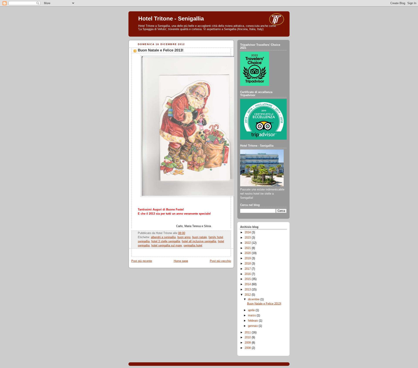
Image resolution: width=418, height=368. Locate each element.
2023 (248, 237)
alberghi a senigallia (163, 237)
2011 (248, 332)
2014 (248, 284)
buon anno (183, 237)
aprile (252, 310)
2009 (248, 342)
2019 (248, 258)
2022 (248, 242)
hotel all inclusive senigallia (199, 241)
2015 (248, 279)
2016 (248, 274)
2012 (248, 294)
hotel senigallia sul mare (166, 245)
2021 (248, 248)
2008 (248, 347)
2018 (248, 263)
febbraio (253, 320)
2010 (248, 337)
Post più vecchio (220, 261)
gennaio (253, 325)
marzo (252, 315)
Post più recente (141, 261)
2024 (248, 232)
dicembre (254, 299)
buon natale (199, 237)
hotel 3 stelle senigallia (165, 241)
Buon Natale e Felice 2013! (161, 50)
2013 (248, 289)
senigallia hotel (193, 245)
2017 (248, 268)
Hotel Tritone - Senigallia (171, 18)
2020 (248, 253)
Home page (181, 261)
